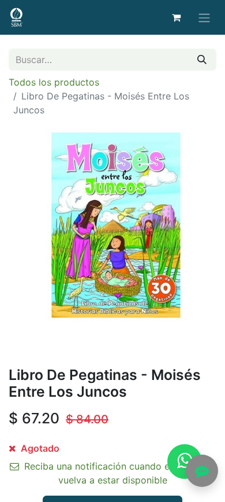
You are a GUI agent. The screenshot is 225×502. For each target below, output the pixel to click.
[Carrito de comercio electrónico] (175, 17)
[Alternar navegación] (204, 17)
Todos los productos (54, 82)
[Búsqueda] (201, 60)
